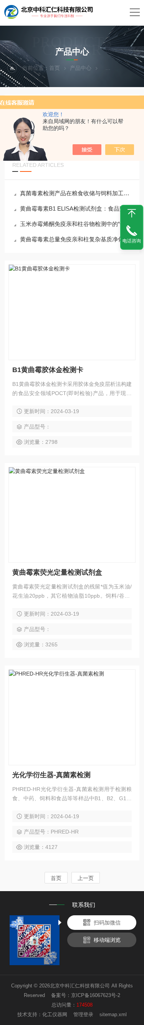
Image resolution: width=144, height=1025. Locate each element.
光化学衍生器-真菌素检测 (51, 775)
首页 (54, 68)
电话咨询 (131, 241)
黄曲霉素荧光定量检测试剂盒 (57, 572)
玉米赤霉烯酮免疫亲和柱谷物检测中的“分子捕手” (76, 224)
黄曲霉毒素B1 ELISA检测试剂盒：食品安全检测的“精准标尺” (76, 208)
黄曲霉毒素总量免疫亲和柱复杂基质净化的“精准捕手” (76, 239)
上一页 (86, 878)
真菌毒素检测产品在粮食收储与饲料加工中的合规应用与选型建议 (76, 193)
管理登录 (83, 1014)
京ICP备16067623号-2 (95, 995)
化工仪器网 (54, 1014)
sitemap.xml (113, 1014)
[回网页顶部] (131, 213)
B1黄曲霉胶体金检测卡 (47, 370)
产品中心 (80, 68)
